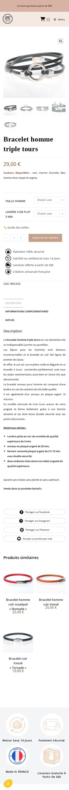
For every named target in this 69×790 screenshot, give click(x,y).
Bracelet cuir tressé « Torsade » (18, 663)
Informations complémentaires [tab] (26, 311)
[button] (61, 41)
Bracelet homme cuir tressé (51, 602)
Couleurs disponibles (16, 172)
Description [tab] (13, 303)
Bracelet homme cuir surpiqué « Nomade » (18, 604)
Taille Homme (15, 201)
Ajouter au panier (45, 237)
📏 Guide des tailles (16, 227)
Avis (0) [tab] (9, 320)
